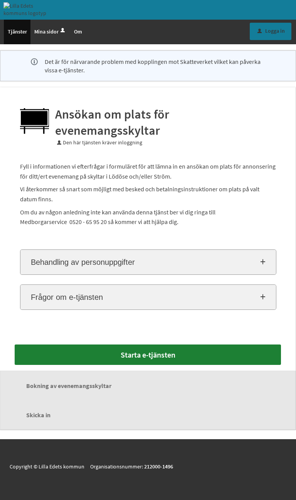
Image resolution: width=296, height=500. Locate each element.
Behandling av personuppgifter (83, 262)
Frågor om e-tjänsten (67, 297)
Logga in (271, 30)
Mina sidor (46, 31)
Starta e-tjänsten (148, 355)
